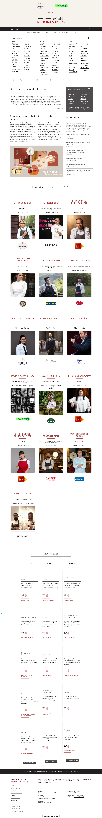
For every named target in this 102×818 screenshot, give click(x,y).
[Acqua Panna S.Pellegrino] (40, 5)
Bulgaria (43, 51)
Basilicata (16, 46)
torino (71, 104)
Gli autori (14, 800)
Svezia (54, 65)
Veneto (26, 69)
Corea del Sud (73, 64)
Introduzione (15, 788)
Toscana (27, 56)
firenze (83, 96)
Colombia (72, 61)
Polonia (55, 46)
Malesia (83, 51)
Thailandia (84, 68)
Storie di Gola (15, 798)
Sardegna (27, 51)
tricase (83, 99)
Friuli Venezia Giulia (15, 60)
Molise (26, 44)
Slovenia (55, 60)
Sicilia (26, 53)
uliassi (71, 101)
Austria (43, 46)
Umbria (26, 63)
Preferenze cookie (17, 811)
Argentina (73, 44)
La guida (13, 790)
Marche (15, 71)
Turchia (55, 70)
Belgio (42, 49)
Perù (82, 58)
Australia (72, 46)
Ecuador (72, 67)
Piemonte (27, 46)
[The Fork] (61, 5)
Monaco (43, 72)
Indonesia (84, 49)
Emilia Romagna (15, 54)
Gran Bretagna (44, 66)
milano (71, 94)
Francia (43, 61)
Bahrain (72, 49)
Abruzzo (15, 44)
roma (70, 99)
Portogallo (57, 49)
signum (71, 96)
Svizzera (55, 67)
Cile (70, 56)
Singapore (84, 63)
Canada (72, 53)
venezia (83, 94)
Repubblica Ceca (56, 52)
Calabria (15, 49)
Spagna (55, 63)
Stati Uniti (84, 65)
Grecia (42, 70)
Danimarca (44, 56)
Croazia (43, 53)
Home (12, 785)
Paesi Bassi (56, 44)
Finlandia (44, 58)
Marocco (84, 53)
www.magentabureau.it (44, 782)
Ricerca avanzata (16, 793)
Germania (44, 63)
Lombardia (16, 69)
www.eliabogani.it (79, 797)
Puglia (26, 49)
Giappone (84, 44)
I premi (13, 795)
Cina (70, 58)
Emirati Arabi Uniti (73, 71)
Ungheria (55, 72)
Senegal (83, 61)
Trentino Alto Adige (28, 59)
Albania (43, 44)
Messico (83, 56)
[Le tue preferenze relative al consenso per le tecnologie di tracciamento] (1, 613)
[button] (11, 29)
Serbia (54, 58)
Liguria (15, 67)
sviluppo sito (80, 795)
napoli (83, 104)
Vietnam (83, 70)
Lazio (14, 64)
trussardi (84, 101)
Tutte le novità (29, 763)
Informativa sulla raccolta (51, 816)
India (82, 46)
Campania (15, 51)
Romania (55, 55)
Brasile (71, 51)
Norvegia (44, 75)
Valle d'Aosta (27, 66)
